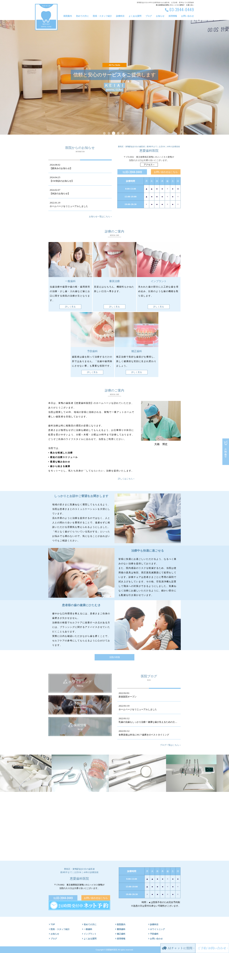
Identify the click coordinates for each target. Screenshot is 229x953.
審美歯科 (121, 929)
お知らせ (160, 16)
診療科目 (120, 16)
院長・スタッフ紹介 (102, 16)
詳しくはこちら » (126, 479)
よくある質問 (135, 16)
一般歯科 (88, 929)
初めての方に (82, 16)
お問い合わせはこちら (166, 172)
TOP (53, 924)
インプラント (90, 934)
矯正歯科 (121, 934)
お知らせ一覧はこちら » (100, 216)
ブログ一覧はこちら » (170, 745)
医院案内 (67, 16)
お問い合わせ (187, 16)
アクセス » (149, 164)
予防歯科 (154, 934)
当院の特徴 (114, 657)
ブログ (149, 16)
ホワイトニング (157, 929)
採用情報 (173, 16)
